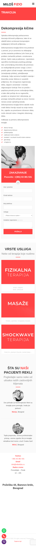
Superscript (17, 541)
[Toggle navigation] (33, 3)
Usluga (6, 212)
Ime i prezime (8, 187)
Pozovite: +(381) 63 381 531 (18, 177)
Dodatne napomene (10, 220)
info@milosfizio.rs (18, 464)
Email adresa (8, 195)
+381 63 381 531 (18, 459)
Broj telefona (8, 203)
